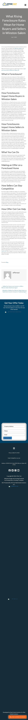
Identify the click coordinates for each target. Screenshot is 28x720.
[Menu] (25, 5)
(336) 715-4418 (15, 452)
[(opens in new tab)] (14, 541)
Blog (7, 262)
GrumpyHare (9, 480)
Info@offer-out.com (15, 458)
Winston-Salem (18, 48)
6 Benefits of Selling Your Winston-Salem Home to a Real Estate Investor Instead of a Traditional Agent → (14, 292)
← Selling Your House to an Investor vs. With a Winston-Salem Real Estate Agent (12, 287)
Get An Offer (7, 438)
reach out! (3, 251)
